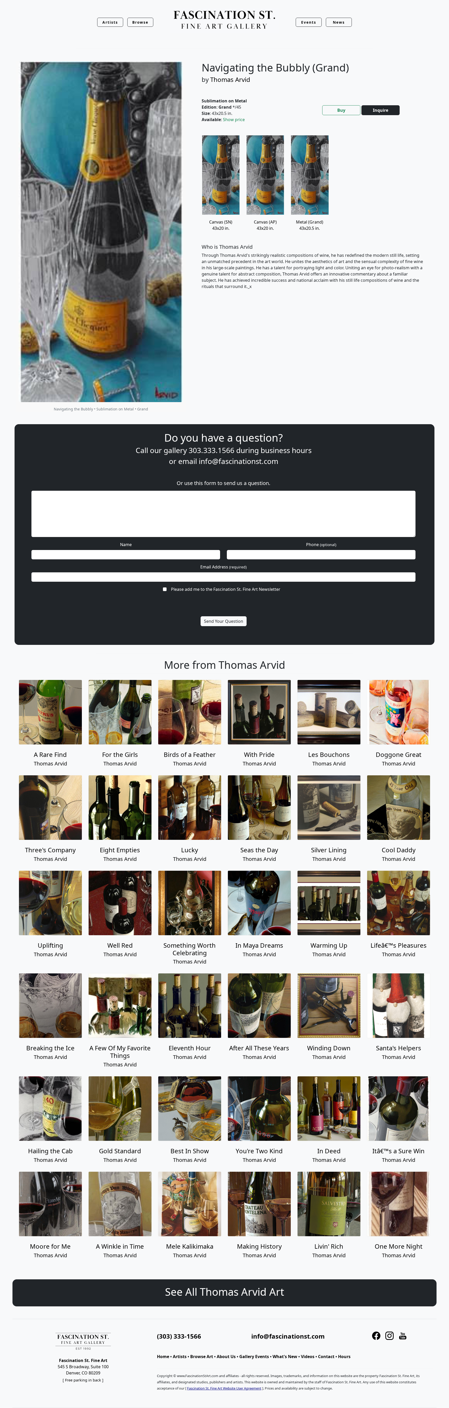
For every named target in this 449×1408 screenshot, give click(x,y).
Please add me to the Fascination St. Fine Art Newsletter (225, 589)
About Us (226, 1356)
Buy (341, 110)
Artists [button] (110, 22)
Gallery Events (254, 1356)
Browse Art (201, 1356)
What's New (285, 1356)
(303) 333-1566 (179, 1336)
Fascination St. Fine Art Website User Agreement (224, 1388)
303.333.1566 (211, 450)
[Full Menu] (224, 20)
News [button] (339, 22)
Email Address (223, 567)
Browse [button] (140, 22)
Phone (321, 544)
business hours (286, 450)
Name (126, 544)
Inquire (380, 110)
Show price (234, 119)
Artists (180, 1356)
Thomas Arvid (230, 79)
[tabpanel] (313, 216)
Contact (326, 1356)
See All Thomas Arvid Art (224, 1292)
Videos (307, 1356)
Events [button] (308, 22)
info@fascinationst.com (238, 461)
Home (163, 1356)
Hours (344, 1356)
